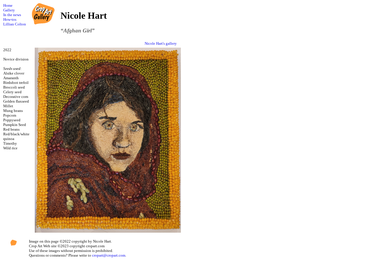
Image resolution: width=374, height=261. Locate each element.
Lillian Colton (14, 24)
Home (8, 5)
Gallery (9, 10)
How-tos (9, 19)
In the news (12, 15)
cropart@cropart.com (108, 255)
